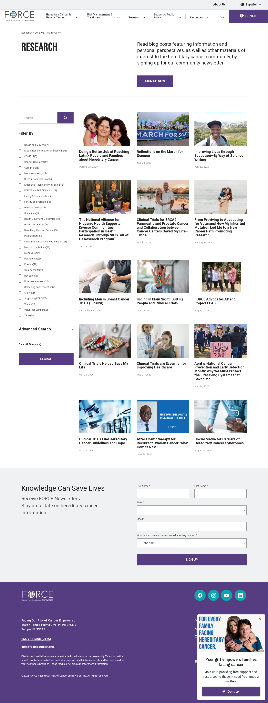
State (140, 502)
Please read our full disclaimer (67, 663)
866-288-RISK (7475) (36, 639)
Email (140, 519)
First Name (143, 486)
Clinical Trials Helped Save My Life (103, 365)
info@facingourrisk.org (37, 647)
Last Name (201, 486)
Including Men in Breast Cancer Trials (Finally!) (104, 301)
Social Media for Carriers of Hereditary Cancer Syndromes (219, 441)
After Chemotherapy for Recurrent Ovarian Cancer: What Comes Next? (163, 443)
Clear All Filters (28, 344)
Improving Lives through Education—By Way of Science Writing (218, 155)
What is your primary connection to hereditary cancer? (167, 535)
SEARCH (46, 359)
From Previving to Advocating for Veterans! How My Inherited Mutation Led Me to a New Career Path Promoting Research (219, 227)
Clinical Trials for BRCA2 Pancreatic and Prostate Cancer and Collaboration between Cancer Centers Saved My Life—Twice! (163, 227)
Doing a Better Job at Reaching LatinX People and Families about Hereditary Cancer (104, 155)
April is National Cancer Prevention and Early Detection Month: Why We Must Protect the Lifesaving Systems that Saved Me (219, 371)
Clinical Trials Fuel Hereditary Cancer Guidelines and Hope (103, 441)
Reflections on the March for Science (160, 154)
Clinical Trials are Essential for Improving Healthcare (161, 365)
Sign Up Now (155, 81)
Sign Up (192, 559)
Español (251, 4)
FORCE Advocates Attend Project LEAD (215, 301)
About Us (219, 4)
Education (26, 32)
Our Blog (39, 32)
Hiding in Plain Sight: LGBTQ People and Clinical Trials (160, 301)
